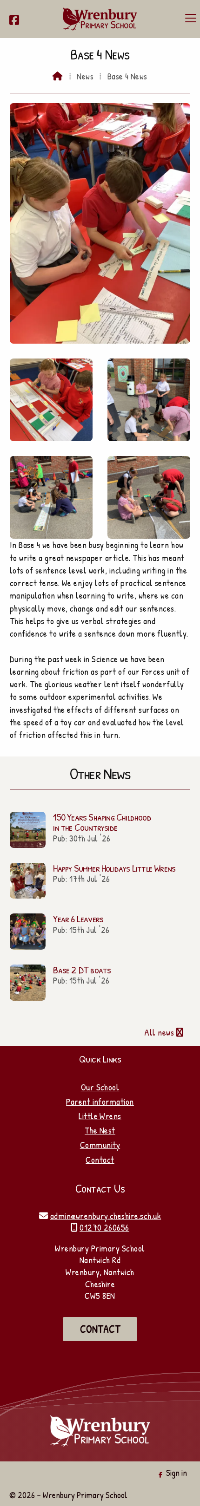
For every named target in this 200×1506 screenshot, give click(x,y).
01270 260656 (104, 1227)
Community (100, 1145)
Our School (100, 1087)
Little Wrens (100, 1116)
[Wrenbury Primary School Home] (100, 19)
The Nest (100, 1130)
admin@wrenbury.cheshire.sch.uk (105, 1216)
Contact (100, 1160)
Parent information (100, 1101)
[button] (190, 18)
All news (163, 1032)
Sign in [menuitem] (176, 1473)
